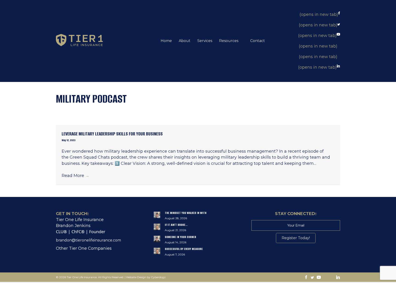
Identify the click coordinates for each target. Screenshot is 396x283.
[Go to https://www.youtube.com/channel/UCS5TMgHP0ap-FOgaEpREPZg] (319, 278)
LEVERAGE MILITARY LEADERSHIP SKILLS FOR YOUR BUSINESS (112, 133)
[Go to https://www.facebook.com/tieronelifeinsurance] (306, 278)
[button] (296, 238)
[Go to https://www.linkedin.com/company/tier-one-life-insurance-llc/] (338, 278)
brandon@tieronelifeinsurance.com (88, 240)
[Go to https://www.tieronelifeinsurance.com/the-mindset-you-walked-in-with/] (198, 217)
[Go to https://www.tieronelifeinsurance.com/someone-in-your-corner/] (198, 241)
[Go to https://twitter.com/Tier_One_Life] (312, 278)
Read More (75, 175)
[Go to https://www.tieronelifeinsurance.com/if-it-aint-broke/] (198, 229)
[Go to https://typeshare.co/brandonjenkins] (332, 278)
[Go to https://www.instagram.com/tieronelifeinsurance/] (325, 278)
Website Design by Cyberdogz (146, 277)
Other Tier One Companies (84, 248)
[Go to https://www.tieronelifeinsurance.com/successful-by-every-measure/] (198, 253)
